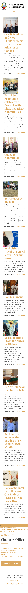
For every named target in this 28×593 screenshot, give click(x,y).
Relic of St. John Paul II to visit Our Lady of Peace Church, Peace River (14, 494)
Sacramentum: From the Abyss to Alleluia (14, 341)
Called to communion (12, 156)
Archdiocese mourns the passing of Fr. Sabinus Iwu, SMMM (13, 440)
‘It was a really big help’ (13, 200)
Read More (21, 73)
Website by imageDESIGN (14, 584)
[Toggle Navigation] (14, 11)
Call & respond (14, 297)
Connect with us (11, 563)
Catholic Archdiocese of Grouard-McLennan (16, 6)
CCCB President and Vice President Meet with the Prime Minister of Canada (14, 42)
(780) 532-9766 (8, 552)
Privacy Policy (14, 580)
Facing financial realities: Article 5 (14, 390)
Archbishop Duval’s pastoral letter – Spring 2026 (14, 253)
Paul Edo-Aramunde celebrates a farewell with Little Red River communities (14, 103)
